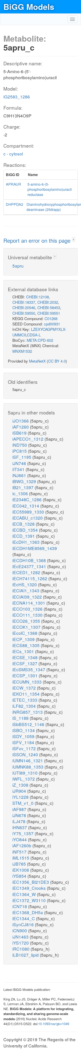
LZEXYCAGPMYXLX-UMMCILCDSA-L (39, 331)
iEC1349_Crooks (29, 888)
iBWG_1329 (24, 481)
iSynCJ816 (23, 924)
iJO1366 (21, 421)
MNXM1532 (22, 351)
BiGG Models (28, 6)
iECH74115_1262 (30, 578)
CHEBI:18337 (23, 302)
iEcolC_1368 (25, 633)
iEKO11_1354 (26, 694)
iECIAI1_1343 (26, 590)
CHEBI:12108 (37, 296)
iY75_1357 (23, 833)
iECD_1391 (24, 536)
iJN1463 (21, 937)
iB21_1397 (23, 487)
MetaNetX (37, 361)
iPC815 (20, 451)
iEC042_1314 (26, 506)
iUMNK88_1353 (28, 767)
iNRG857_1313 (28, 712)
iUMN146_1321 (28, 760)
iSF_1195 (22, 457)
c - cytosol (13, 154)
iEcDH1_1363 (26, 542)
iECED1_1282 (26, 572)
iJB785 (19, 864)
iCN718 (20, 906)
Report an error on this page (37, 240)
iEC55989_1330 (28, 512)
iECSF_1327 (25, 663)
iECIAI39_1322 (27, 597)
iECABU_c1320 (28, 518)
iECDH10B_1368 (29, 560)
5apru (18, 266)
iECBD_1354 (25, 530)
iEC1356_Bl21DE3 (31, 882)
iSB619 (20, 433)
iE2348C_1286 (27, 499)
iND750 (20, 445)
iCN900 (20, 930)
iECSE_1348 (25, 657)
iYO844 (20, 839)
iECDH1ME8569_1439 (34, 548)
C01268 (51, 318)
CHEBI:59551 (48, 313)
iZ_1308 (20, 785)
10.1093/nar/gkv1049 (53, 1023)
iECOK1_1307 (27, 627)
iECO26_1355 (26, 621)
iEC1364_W (24, 894)
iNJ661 (19, 475)
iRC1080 (21, 949)
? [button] (73, 240)
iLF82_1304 (24, 706)
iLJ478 (19, 821)
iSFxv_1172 (24, 748)
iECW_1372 (24, 688)
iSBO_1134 (24, 730)
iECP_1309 (24, 639)
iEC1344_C (24, 918)
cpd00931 (52, 324)
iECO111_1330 (28, 615)
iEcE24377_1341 (29, 566)
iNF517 (20, 852)
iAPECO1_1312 (28, 439)
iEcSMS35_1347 (29, 669)
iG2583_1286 (16, 96)
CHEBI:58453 (48, 307)
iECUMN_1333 (27, 682)
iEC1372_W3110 (29, 900)
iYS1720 (21, 943)
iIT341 (19, 469)
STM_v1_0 (23, 803)
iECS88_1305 (26, 645)
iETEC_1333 (25, 700)
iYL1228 (21, 797)
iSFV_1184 (23, 742)
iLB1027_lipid (26, 955)
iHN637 (20, 827)
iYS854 (19, 876)
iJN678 (19, 815)
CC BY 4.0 (57, 361)
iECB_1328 (24, 524)
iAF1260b (22, 845)
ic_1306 (20, 493)
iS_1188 (21, 718)
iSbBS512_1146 (28, 724)
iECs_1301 (23, 651)
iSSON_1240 (25, 754)
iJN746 (19, 463)
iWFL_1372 (24, 779)
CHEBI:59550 (23, 313)
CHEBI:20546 (23, 307)
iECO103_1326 (28, 609)
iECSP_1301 (25, 675)
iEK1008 (21, 870)
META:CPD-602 (40, 340)
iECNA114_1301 (29, 603)
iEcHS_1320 (25, 584)
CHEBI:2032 (47, 302)
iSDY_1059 (24, 736)
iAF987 (19, 809)
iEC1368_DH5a (28, 912)
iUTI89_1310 (25, 773)
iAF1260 (21, 427)
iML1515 (21, 858)
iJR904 (19, 791)
